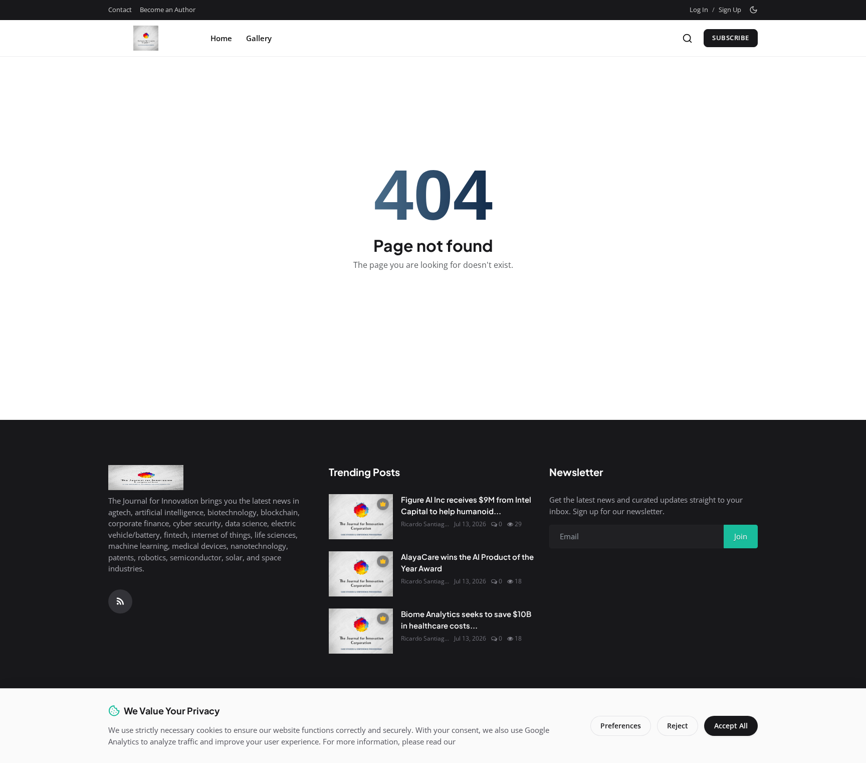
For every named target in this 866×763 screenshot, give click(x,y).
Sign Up (730, 9)
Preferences (620, 725)
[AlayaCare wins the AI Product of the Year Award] (361, 573)
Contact (120, 9)
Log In (699, 9)
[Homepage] (145, 38)
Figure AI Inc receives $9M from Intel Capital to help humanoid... (466, 505)
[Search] (687, 38)
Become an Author (167, 9)
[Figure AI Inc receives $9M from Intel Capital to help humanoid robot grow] (361, 516)
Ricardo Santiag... (425, 524)
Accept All (731, 725)
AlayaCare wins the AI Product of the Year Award (467, 562)
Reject (677, 725)
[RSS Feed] (120, 601)
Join (740, 536)
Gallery (259, 38)
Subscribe (730, 37)
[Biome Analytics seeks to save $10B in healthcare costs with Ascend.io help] (361, 631)
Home (221, 38)
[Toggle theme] (753, 10)
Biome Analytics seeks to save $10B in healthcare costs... (466, 619)
